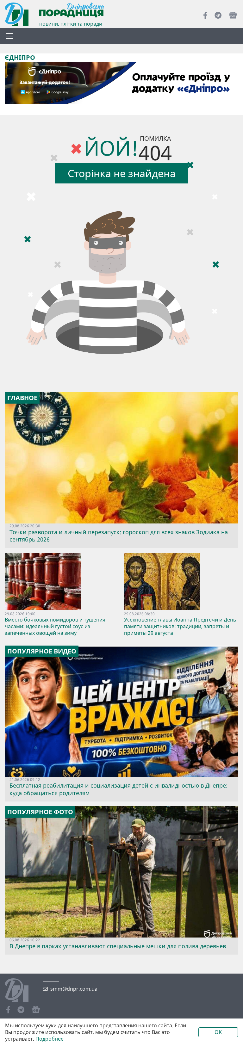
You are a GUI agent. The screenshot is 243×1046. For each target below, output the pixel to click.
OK (218, 1032)
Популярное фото (40, 812)
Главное (22, 398)
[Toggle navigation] (9, 36)
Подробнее (49, 1039)
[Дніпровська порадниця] (21, 991)
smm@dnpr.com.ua (73, 989)
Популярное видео (41, 651)
